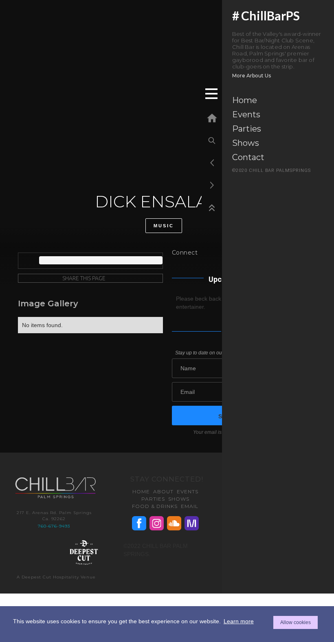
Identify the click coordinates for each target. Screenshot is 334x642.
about (163, 491)
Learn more (239, 621)
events (187, 491)
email (189, 506)
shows (178, 499)
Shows (245, 143)
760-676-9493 (54, 526)
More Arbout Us (251, 76)
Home (244, 100)
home (141, 491)
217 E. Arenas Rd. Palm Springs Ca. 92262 (54, 515)
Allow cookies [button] (295, 622)
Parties (246, 129)
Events (246, 114)
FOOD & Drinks (155, 506)
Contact (248, 157)
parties (153, 499)
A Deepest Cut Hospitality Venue (56, 577)
